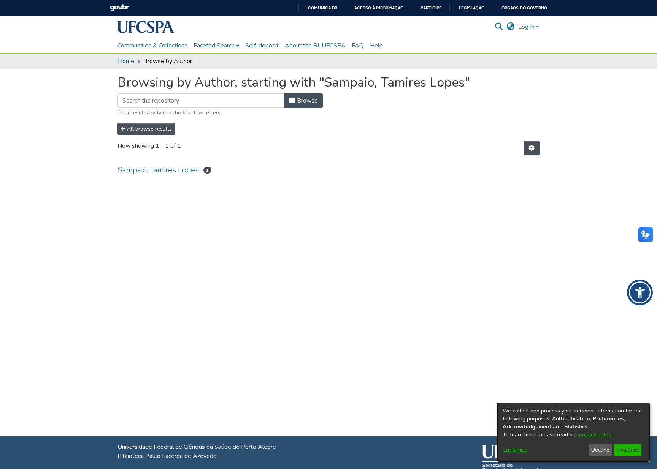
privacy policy (595, 434)
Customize (515, 449)
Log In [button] (527, 27)
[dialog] (573, 432)
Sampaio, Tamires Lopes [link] (158, 170)
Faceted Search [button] (214, 45)
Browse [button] (306, 100)
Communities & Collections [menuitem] (152, 45)
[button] (145, 27)
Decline (600, 449)
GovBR (119, 7)
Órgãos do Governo (524, 8)
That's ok (627, 449)
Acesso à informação (378, 8)
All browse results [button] (148, 129)
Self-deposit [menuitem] (262, 45)
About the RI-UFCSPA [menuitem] (315, 45)
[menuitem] (216, 45)
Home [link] (126, 61)
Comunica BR (322, 8)
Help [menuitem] (376, 45)
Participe (431, 8)
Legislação (471, 8)
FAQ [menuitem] (358, 45)
